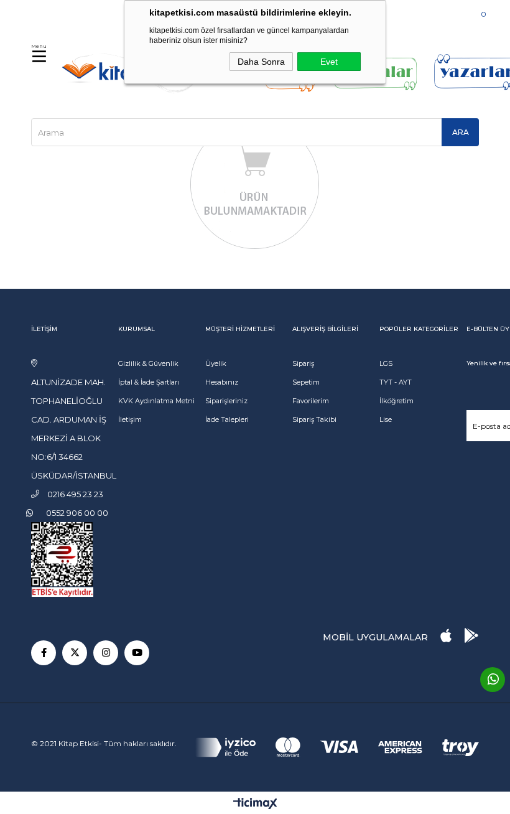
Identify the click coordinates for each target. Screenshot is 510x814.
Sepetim (306, 382)
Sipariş (303, 363)
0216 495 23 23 (69, 12)
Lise (385, 419)
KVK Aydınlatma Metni (156, 400)
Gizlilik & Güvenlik (148, 363)
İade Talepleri (227, 419)
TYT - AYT (395, 382)
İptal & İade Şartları (148, 382)
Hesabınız (221, 382)
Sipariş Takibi (314, 419)
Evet (329, 62)
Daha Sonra (261, 62)
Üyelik (215, 363)
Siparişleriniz (226, 400)
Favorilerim (310, 400)
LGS (385, 363)
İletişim (130, 419)
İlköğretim (396, 400)
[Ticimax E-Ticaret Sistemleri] (255, 804)
